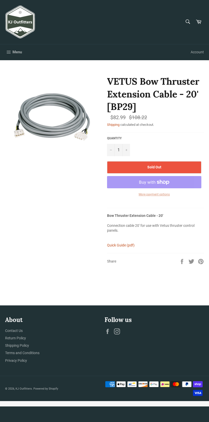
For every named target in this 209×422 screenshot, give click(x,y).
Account (197, 52)
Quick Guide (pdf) (121, 245)
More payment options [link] (154, 194)
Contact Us (14, 331)
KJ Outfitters (24, 388)
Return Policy (15, 338)
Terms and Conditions (22, 353)
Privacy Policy (16, 360)
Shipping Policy (17, 345)
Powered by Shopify (45, 388)
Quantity (114, 138)
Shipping (113, 125)
